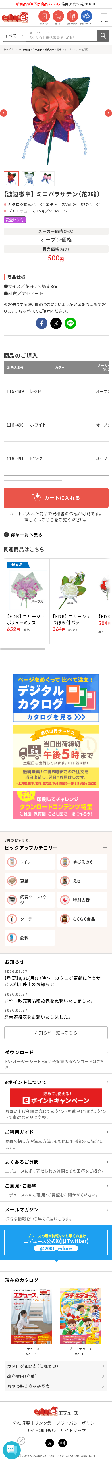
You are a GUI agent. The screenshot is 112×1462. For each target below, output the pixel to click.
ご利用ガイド (19, 1131)
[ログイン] (44, 16)
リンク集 (43, 1423)
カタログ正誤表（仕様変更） (33, 1366)
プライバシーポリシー (77, 1423)
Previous (3, 113)
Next (108, 113)
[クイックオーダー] (86, 16)
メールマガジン (22, 1209)
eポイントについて (26, 1082)
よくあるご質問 (22, 1161)
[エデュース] (15, 17)
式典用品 (49, 49)
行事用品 (25, 49)
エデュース (56, 1411)
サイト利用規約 (41, 1430)
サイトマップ (73, 1430)
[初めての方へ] (72, 16)
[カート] (58, 16)
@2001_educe (56, 1248)
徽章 (59, 49)
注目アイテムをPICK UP (56, 4)
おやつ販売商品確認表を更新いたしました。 (49, 1001)
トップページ (11, 49)
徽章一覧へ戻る (27, 534)
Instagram (62, 1443)
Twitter (49, 1443)
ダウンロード (19, 1052)
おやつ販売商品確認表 (28, 1386)
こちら (47, 519)
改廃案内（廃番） (22, 1376)
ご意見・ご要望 (21, 1185)
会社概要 (21, 1423)
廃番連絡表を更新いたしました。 (38, 1017)
